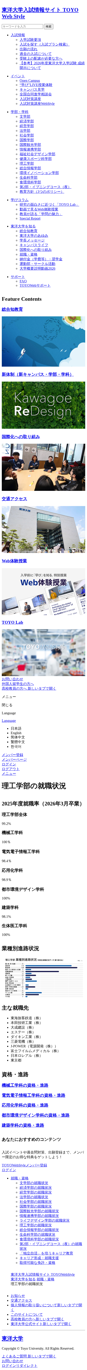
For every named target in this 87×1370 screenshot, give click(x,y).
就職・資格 (28, 254)
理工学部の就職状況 (36, 1225)
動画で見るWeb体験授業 (39, 209)
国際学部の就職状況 (36, 1206)
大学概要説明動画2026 (37, 268)
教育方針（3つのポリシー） (42, 191)
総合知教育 (28, 231)
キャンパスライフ (34, 245)
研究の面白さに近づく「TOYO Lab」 (49, 204)
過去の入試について (36, 54)
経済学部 (27, 121)
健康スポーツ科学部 (36, 159)
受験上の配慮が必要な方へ (41, 58)
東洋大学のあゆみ (34, 235)
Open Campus (30, 80)
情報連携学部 (30, 149)
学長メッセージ (32, 240)
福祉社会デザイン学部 (37, 154)
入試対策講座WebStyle (37, 103)
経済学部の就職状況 (36, 1187)
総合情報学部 (30, 168)
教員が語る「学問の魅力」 (41, 214)
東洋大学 (12, 1338)
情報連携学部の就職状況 (39, 1216)
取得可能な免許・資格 (37, 1263)
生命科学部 (28, 177)
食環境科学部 (30, 182)
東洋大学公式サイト (41, 1324)
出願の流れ (28, 49)
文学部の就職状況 (34, 1183)
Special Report (30, 218)
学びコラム (20, 200)
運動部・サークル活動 (37, 264)
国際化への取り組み (36, 250)
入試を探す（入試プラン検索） (45, 44)
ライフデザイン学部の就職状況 (45, 1220)
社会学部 (27, 135)
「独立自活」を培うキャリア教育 (46, 1253)
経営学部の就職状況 (36, 1192)
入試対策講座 (30, 99)
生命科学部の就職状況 (37, 1234)
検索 (49, 26)
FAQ (23, 281)
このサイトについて (27, 1314)
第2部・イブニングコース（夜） (45, 187)
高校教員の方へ (37, 1319)
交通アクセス (21, 1300)
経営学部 (27, 126)
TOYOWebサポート (35, 285)
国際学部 (27, 140)
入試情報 (18, 35)
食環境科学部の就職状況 (39, 1239)
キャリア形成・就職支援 (39, 1258)
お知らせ (18, 1296)
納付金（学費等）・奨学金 (41, 259)
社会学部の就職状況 (36, 1202)
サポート (18, 277)
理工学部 (27, 163)
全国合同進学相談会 (36, 94)
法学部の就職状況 (34, 1197)
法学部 (25, 130)
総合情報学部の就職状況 (39, 1230)
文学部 (25, 116)
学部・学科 (20, 112)
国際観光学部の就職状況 (39, 1211)
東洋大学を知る (23, 226)
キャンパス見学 (32, 89)
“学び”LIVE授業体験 (36, 85)
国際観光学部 (30, 145)
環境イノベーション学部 (39, 173)
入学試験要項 (30, 40)
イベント (18, 76)
